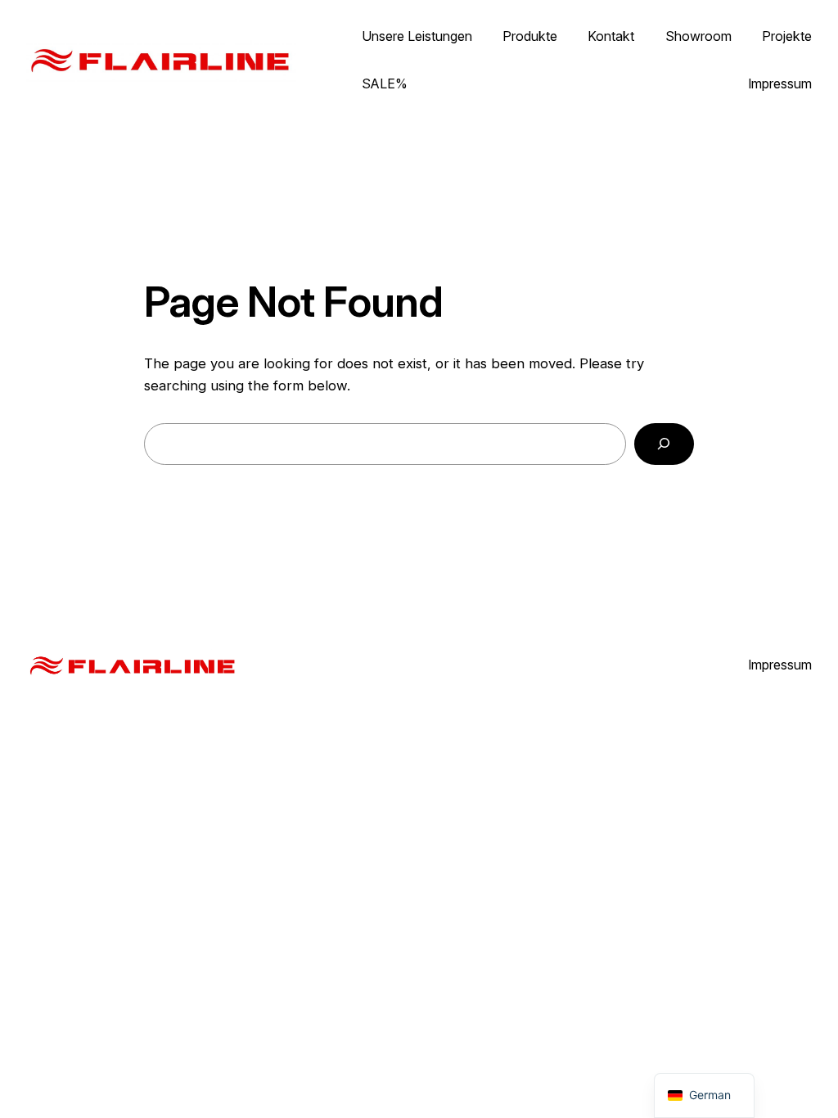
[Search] (664, 444)
